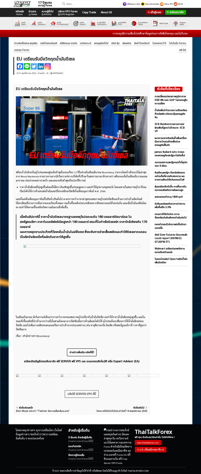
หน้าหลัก (20, 13)
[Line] (27, 66)
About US (106, 12)
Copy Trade (89, 12)
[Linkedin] (41, 66)
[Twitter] (34, 66)
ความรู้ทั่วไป (47, 13)
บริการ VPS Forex (68, 13)
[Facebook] (20, 66)
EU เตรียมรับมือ (27, 89)
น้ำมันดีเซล (27, 172)
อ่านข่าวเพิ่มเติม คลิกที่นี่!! (82, 352)
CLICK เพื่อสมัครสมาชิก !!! (150, 449)
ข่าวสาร (33, 13)
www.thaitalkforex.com (148, 442)
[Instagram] (47, 66)
